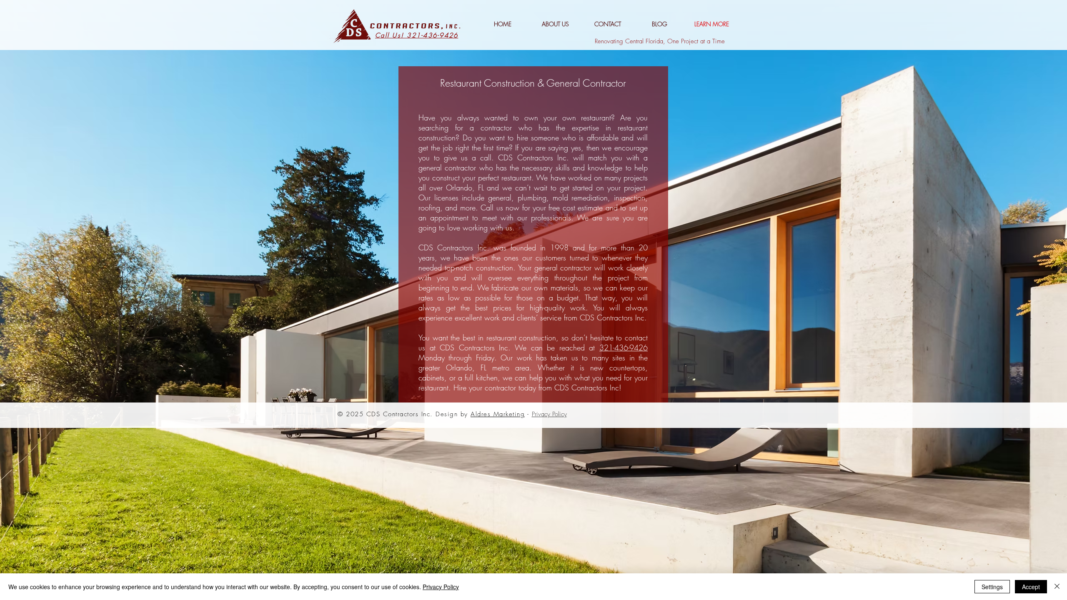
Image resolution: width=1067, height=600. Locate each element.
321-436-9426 (623, 347)
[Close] (1057, 586)
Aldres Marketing (498, 414)
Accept (1031, 586)
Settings (992, 586)
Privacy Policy (441, 586)
